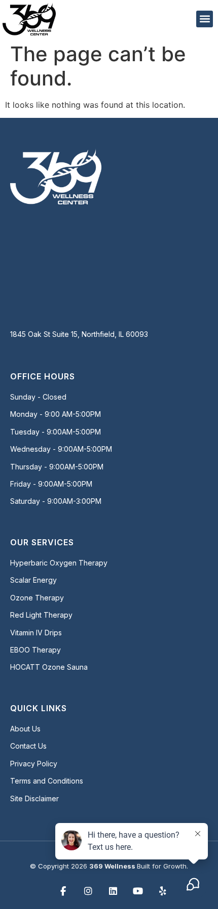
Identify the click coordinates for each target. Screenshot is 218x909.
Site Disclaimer (34, 798)
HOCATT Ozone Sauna (49, 667)
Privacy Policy (33, 763)
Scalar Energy (33, 580)
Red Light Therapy (41, 615)
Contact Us (28, 746)
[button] (204, 19)
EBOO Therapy (35, 649)
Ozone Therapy (37, 597)
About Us (25, 728)
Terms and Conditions (46, 780)
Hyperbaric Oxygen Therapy (58, 562)
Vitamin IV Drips (36, 632)
